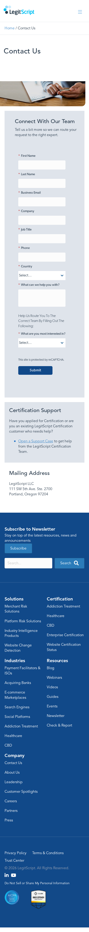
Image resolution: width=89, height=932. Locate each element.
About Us (12, 772)
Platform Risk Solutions (23, 621)
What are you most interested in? (41, 334)
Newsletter (55, 716)
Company (26, 211)
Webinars (54, 677)
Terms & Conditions (48, 853)
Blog (50, 668)
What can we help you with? (39, 285)
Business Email (29, 193)
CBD (50, 625)
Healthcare (55, 616)
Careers (11, 801)
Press (9, 820)
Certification (60, 599)
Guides (52, 696)
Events (52, 706)
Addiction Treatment (63, 606)
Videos (52, 687)
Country (25, 266)
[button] (69, 563)
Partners (11, 810)
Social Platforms (17, 716)
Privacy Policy (15, 853)
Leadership (14, 782)
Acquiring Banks (18, 683)
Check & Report (59, 725)
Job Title (24, 229)
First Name (26, 156)
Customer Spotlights (21, 791)
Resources (57, 660)
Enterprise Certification (65, 635)
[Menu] (80, 12)
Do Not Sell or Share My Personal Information (37, 883)
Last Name (26, 174)
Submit (35, 370)
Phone (24, 248)
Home (10, 28)
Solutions (14, 599)
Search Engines (17, 707)
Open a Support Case (35, 441)
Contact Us (13, 763)
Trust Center (14, 860)
